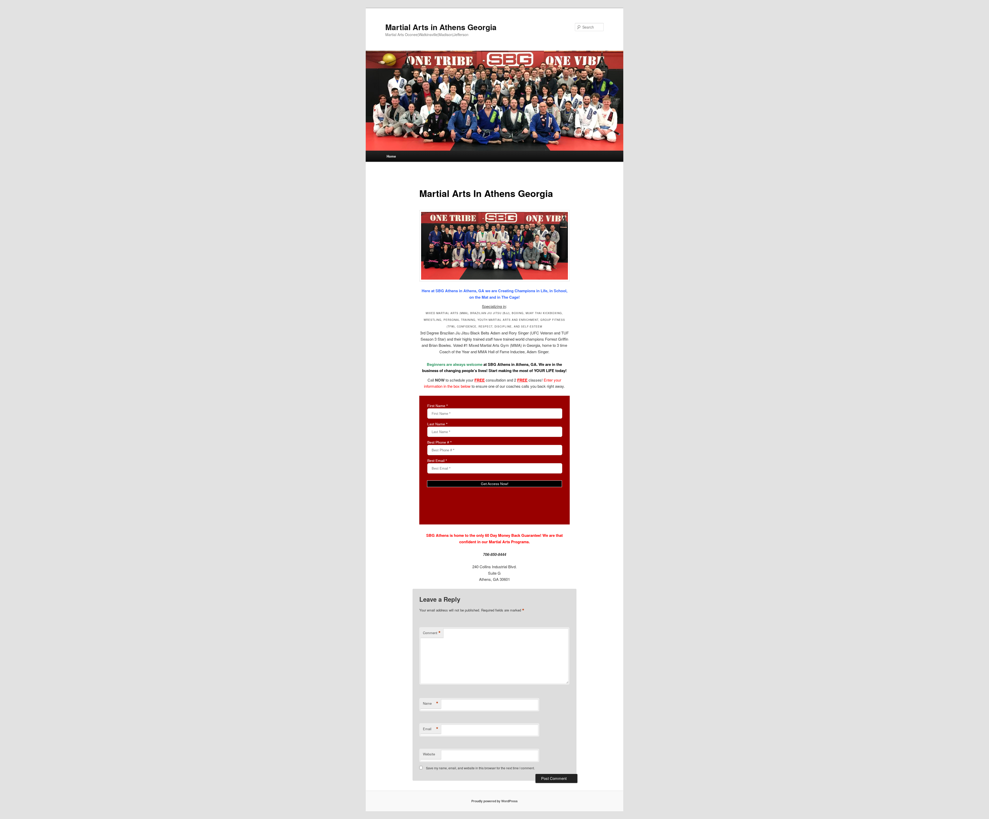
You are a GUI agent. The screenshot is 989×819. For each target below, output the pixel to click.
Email (430, 729)
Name (430, 703)
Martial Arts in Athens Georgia (441, 26)
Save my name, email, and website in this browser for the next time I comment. (480, 768)
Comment (432, 633)
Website (429, 754)
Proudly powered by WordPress (494, 801)
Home (391, 156)
